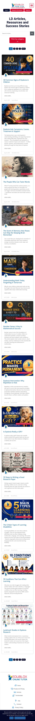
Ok (11, 718)
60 (23, 48)
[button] (32, 5)
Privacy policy (20, 718)
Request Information (17, 10)
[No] (32, 715)
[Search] (32, 33)
